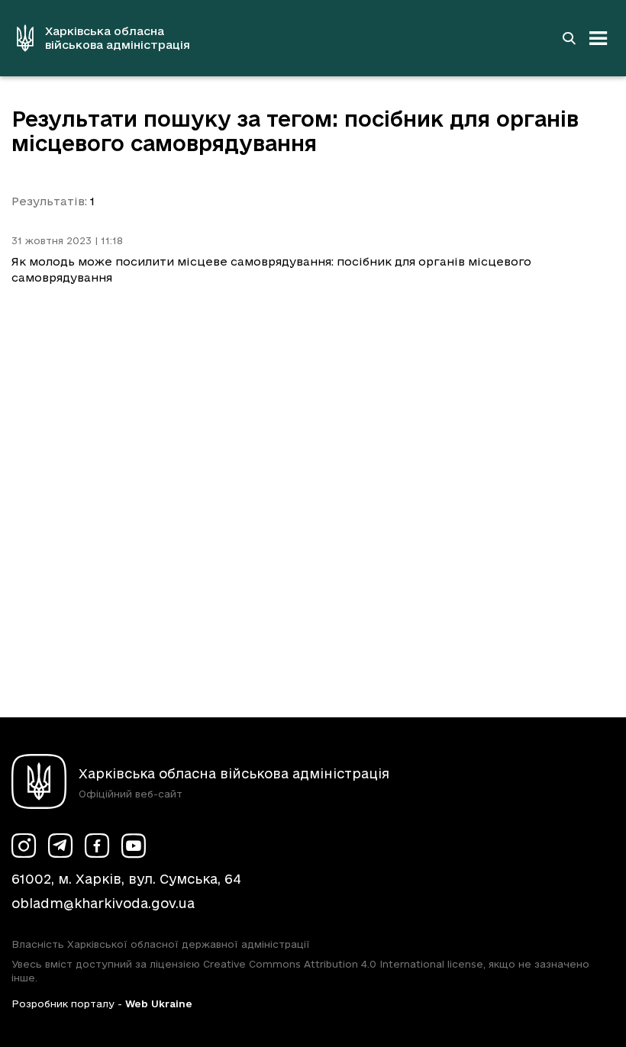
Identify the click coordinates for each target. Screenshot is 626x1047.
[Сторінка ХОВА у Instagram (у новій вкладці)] (23, 845)
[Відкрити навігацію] (598, 38)
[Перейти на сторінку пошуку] (568, 38)
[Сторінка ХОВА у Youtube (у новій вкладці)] (133, 845)
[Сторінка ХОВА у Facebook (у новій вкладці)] (97, 845)
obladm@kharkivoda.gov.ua (103, 903)
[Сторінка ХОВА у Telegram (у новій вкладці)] (60, 845)
